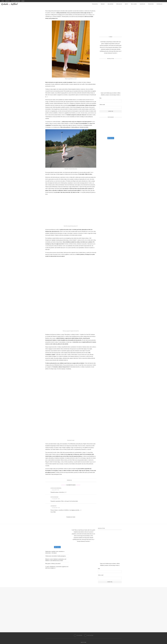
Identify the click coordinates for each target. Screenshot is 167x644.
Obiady (103, 4)
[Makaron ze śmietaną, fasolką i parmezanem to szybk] (110, 123)
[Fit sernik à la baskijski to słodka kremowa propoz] (118, 133)
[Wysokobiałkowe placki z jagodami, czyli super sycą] (118, 123)
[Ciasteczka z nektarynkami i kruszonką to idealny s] (102, 123)
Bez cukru (134, 4)
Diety (126, 4)
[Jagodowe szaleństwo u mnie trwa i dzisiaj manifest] (118, 128)
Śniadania (95, 4)
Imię (100, 98)
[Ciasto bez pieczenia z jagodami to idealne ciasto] (102, 128)
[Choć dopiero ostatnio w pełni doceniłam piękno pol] (110, 133)
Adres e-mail (102, 104)
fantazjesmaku (54, 497)
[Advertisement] (110, 23)
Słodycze (142, 4)
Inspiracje (159, 4)
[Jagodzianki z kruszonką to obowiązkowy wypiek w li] (102, 133)
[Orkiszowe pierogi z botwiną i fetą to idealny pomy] (110, 128)
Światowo (151, 4)
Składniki (110, 4)
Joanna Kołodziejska (56, 488)
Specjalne (119, 4)
